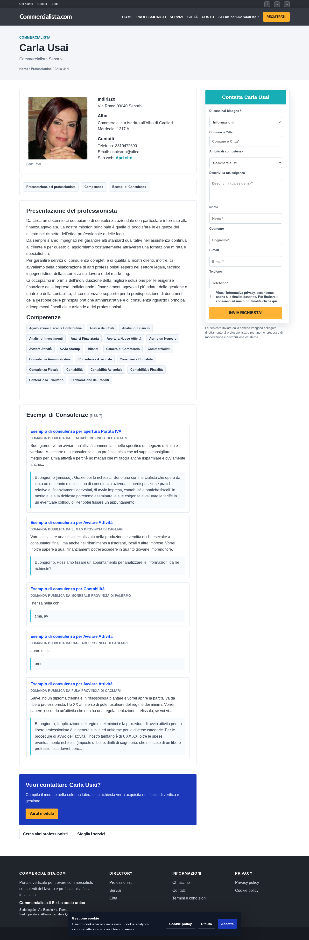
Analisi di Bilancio (136, 328)
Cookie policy (247, 890)
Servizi (176, 17)
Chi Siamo (26, 4)
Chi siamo (181, 882)
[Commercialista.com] (45, 17)
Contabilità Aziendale (106, 369)
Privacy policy (247, 882)
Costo (208, 17)
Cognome (216, 228)
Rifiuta (206, 924)
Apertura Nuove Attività (124, 338)
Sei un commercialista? (238, 17)
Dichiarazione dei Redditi (90, 380)
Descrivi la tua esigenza (227, 173)
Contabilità (74, 369)
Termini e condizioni (189, 898)
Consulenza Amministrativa (49, 359)
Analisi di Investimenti (46, 338)
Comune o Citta (220, 132)
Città (192, 17)
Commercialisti (159, 348)
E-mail (214, 250)
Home (127, 17)
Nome (213, 207)
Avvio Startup (70, 348)
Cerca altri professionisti (45, 834)
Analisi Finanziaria (85, 338)
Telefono (215, 271)
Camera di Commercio (123, 348)
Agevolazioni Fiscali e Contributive (55, 328)
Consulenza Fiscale (43, 369)
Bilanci (93, 348)
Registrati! (276, 17)
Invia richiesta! (245, 313)
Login (55, 4)
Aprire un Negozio (162, 338)
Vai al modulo (41, 813)
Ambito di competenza (226, 151)
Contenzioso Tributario (46, 380)
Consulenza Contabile (136, 359)
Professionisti (151, 17)
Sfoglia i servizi (91, 834)
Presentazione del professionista (50, 187)
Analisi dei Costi (102, 328)
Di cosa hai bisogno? (225, 111)
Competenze (93, 187)
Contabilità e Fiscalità (146, 369)
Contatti (42, 4)
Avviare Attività (40, 348)
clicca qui (269, 301)
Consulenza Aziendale (95, 359)
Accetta (227, 924)
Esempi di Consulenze (129, 187)
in (287, 4)
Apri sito (124, 158)
